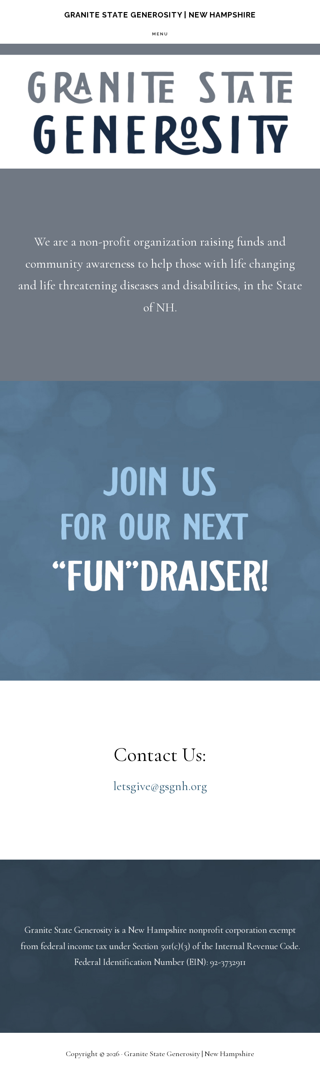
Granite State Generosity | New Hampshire (160, 14)
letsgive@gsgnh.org (160, 786)
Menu (160, 34)
